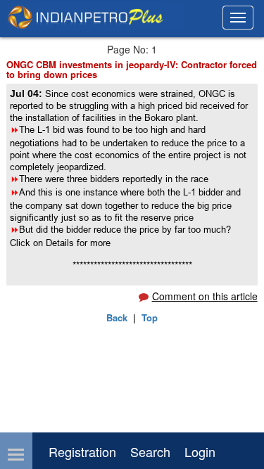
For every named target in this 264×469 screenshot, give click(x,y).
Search (150, 451)
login (199, 451)
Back (116, 317)
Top (150, 317)
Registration (82, 451)
